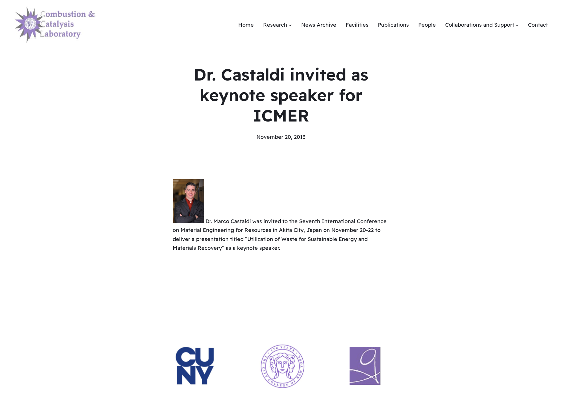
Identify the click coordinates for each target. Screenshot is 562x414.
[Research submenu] (290, 25)
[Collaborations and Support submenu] (517, 25)
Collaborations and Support (479, 24)
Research (275, 24)
